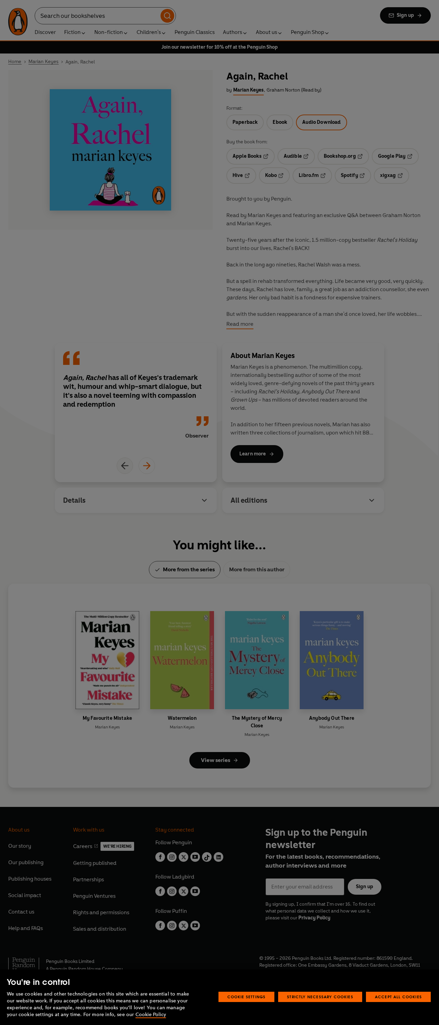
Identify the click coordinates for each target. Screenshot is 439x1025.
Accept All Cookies (398, 996)
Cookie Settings (246, 996)
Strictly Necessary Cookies (320, 996)
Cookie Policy (150, 1014)
